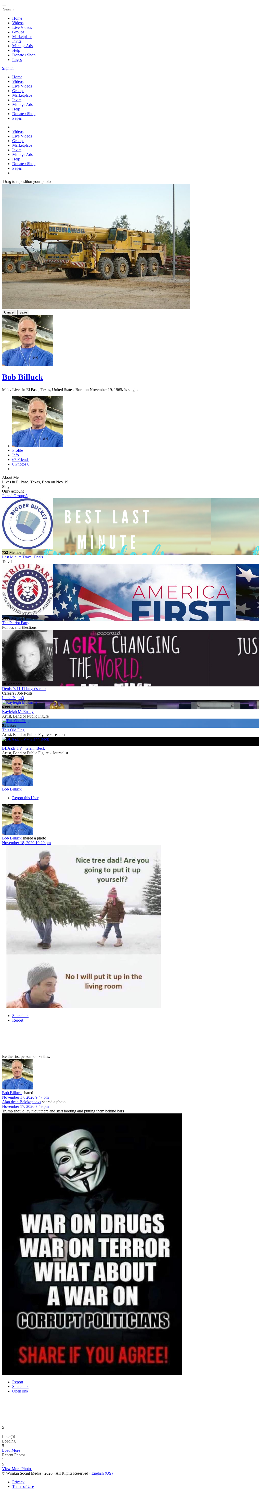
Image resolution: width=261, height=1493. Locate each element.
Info (15, 455)
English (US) (102, 1473)
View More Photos (17, 1468)
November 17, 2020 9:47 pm (25, 1097)
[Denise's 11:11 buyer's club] (130, 656)
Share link (20, 1015)
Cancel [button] (9, 312)
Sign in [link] (8, 68)
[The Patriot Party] (130, 590)
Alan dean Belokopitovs (21, 1102)
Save (23, 312)
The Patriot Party (15, 623)
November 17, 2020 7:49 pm (25, 1106)
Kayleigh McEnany (18, 711)
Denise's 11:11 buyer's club (24, 688)
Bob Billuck (22, 377)
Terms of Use (23, 1486)
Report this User (25, 798)
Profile (17, 450)
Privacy (18, 1482)
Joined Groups (15, 496)
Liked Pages (13, 698)
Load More (11, 1450)
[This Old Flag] (130, 721)
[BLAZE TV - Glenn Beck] (130, 739)
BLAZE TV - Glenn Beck (23, 748)
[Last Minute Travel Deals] (130, 524)
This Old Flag (13, 730)
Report (17, 1020)
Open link (20, 1391)
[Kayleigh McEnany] (130, 702)
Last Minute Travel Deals (22, 557)
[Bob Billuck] (130, 771)
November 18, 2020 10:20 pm (26, 842)
